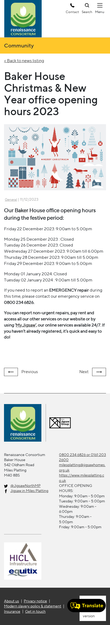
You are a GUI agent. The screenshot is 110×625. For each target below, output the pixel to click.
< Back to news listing (24, 60)
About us (11, 601)
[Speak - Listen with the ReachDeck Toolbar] (86, 605)
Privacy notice (35, 601)
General (11, 199)
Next (84, 371)
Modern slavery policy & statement (32, 606)
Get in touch (35, 611)
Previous (29, 371)
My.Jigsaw (26, 325)
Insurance (12, 611)
